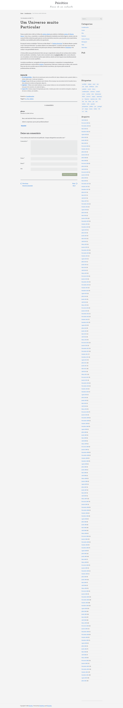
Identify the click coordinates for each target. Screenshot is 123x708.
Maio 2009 (84, 438)
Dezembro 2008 (85, 452)
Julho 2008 (84, 467)
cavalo (89, 89)
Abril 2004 (84, 585)
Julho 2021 (84, 152)
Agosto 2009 (84, 429)
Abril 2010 (84, 406)
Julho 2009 (84, 432)
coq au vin (25, 89)
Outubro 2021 (85, 149)
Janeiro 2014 (84, 279)
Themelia (49, 706)
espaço (93, 96)
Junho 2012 (84, 331)
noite (88, 104)
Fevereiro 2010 (85, 412)
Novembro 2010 (85, 386)
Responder (23, 125)
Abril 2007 (84, 496)
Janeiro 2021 (84, 155)
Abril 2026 (84, 120)
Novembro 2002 (85, 634)
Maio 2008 (84, 472)
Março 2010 (84, 409)
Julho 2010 (84, 397)
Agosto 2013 (84, 293)
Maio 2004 (84, 582)
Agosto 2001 (84, 678)
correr (83, 94)
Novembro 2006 (85, 510)
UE (99, 109)
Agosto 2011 (84, 360)
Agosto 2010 (84, 394)
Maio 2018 (84, 180)
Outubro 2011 (85, 354)
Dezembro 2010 (85, 383)
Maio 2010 (84, 403)
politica (91, 106)
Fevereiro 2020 (85, 163)
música (66, 34)
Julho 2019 (84, 166)
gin (93, 101)
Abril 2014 (84, 270)
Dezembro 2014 (85, 250)
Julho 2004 (84, 576)
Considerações (30, 96)
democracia (98, 94)
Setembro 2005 (85, 548)
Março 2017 (84, 201)
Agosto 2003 (84, 608)
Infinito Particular (57, 43)
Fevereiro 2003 (85, 626)
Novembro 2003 (85, 600)
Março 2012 (84, 339)
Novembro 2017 (85, 183)
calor (96, 86)
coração (98, 91)
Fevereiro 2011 (85, 377)
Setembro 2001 (85, 675)
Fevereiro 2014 (85, 276)
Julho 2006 (84, 522)
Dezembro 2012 (85, 313)
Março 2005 (84, 562)
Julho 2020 (84, 157)
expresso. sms (93, 99)
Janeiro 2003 (84, 628)
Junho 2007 (84, 490)
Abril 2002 (84, 654)
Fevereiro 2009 (85, 446)
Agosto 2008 (84, 464)
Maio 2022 (84, 143)
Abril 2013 (84, 302)
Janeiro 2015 (84, 247)
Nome (22, 158)
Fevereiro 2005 (85, 565)
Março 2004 (84, 588)
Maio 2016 (84, 215)
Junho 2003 (84, 614)
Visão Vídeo (84, 47)
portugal (100, 106)
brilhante (91, 86)
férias (89, 101)
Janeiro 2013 (84, 311)
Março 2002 (84, 657)
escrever (88, 96)
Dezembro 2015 (85, 221)
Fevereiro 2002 (85, 660)
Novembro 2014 (85, 253)
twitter (95, 109)
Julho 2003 (84, 611)
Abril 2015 (84, 241)
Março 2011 (84, 374)
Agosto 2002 (84, 643)
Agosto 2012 (84, 325)
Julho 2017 (84, 192)
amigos (89, 84)
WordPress (42, 706)
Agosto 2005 (84, 550)
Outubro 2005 (85, 545)
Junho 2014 (84, 264)
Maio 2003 (84, 617)
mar (97, 101)
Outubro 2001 (85, 672)
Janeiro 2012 (84, 345)
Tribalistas (68, 47)
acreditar (84, 84)
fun (28, 99)
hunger (24, 81)
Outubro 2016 (85, 207)
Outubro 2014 (85, 256)
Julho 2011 (84, 363)
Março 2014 (84, 273)
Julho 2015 (84, 233)
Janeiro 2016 (84, 218)
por (95, 106)
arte (83, 86)
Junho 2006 (84, 524)
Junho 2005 (84, 556)
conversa (92, 91)
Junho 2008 (84, 469)
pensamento (85, 106)
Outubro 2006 (85, 513)
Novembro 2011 (85, 351)
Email (22, 163)
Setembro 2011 (85, 357)
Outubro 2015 (85, 224)
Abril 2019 (84, 169)
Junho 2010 (84, 400)
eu (25, 99)
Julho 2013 (84, 296)
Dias (83, 33)
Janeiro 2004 (84, 594)
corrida (88, 94)
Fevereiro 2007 (85, 501)
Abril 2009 (84, 441)
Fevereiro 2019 (85, 172)
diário (83, 96)
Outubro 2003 (85, 602)
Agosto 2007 (84, 484)
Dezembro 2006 (85, 507)
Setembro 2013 (85, 290)
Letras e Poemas (85, 39)
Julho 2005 (84, 553)
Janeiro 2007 (84, 504)
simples (41, 64)
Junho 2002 (84, 649)
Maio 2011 (84, 368)
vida (86, 111)
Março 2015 (84, 244)
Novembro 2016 (85, 204)
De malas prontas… (27, 77)
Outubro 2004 (85, 574)
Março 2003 (84, 623)
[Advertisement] (92, 67)
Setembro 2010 (85, 391)
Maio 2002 (84, 652)
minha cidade (46, 34)
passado (93, 104)
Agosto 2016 (84, 209)
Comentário (24, 141)
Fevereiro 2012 (85, 342)
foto (83, 101)
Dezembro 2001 (85, 666)
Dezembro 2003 (85, 597)
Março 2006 (84, 533)
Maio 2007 (84, 493)
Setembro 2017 (85, 189)
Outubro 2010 (85, 389)
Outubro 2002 (85, 637)
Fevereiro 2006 (85, 536)
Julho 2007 (84, 487)
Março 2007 (84, 498)
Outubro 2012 (85, 319)
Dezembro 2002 (85, 631)
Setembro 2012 (85, 322)
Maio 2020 (84, 160)
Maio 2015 (84, 238)
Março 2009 (84, 444)
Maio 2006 (84, 527)
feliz (100, 99)
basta (86, 86)
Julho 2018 (84, 178)
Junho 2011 (84, 365)
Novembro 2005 (85, 542)
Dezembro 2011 (85, 348)
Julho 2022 (84, 137)
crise (92, 94)
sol (82, 109)
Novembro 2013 (85, 285)
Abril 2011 (84, 371)
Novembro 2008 (85, 455)
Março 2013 (84, 305)
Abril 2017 (84, 198)
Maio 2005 (84, 559)
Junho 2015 (84, 235)
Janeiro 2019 (84, 175)
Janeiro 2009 (84, 449)
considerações (85, 91)
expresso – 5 (25, 85)
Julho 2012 (84, 328)
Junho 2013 (84, 299)
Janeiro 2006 (84, 539)
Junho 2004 (84, 579)
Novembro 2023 (85, 126)
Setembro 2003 (85, 605)
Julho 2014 (84, 261)
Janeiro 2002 (84, 663)
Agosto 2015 (84, 230)
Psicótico (31, 706)
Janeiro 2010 (84, 415)
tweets (90, 109)
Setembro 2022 (85, 131)
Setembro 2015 (85, 227)
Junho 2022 (84, 140)
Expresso (84, 36)
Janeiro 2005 (84, 568)
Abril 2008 (84, 475)
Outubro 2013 (85, 287)
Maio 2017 (84, 195)
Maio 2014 (84, 267)
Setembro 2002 (85, 640)
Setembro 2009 (85, 426)
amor (94, 84)
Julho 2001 (84, 681)
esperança (99, 96)
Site (21, 168)
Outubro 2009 (85, 423)
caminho (84, 89)
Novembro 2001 (85, 669)
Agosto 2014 (84, 259)
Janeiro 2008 (84, 481)
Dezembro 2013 (85, 282)
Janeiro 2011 (84, 380)
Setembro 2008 (85, 461)
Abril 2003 (84, 620)
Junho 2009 (84, 435)
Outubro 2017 (85, 186)
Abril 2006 (84, 530)
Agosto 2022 (84, 134)
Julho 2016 (84, 212)
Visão (83, 44)
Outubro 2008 (85, 458)
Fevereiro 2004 (85, 591)
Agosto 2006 (84, 519)
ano (98, 84)
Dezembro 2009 (85, 417)
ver (83, 111)
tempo (86, 109)
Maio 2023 (84, 128)
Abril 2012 (84, 337)
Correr (83, 30)
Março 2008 (84, 478)
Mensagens (84, 42)
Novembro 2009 (85, 420)
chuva (93, 89)
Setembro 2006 (85, 516)
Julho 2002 (84, 646)
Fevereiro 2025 (85, 123)
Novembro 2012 (85, 316)
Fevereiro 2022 (85, 146)
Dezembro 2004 (85, 571)
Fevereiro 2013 (85, 308)
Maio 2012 (84, 334)
